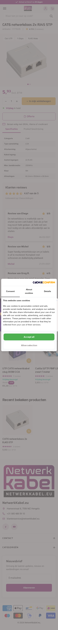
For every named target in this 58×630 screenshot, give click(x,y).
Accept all (29, 337)
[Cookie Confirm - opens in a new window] (44, 282)
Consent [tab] (10, 291)
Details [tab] (47, 291)
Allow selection (29, 345)
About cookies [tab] (29, 291)
